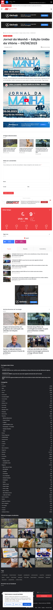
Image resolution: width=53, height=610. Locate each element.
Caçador (5, 471)
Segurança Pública (6, 501)
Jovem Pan (42, 575)
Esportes (4, 415)
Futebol (4, 422)
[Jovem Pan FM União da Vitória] (10, 9)
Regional (4, 465)
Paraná (3, 454)
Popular (9, 249)
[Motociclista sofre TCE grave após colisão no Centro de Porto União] (43, 543)
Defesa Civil (4, 403)
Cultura (3, 401)
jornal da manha (34, 575)
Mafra (4, 482)
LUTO (3, 445)
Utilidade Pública (5, 511)
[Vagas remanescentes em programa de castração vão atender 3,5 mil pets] (26, 143)
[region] (18, 599)
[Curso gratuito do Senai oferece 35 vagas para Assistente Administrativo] (9, 543)
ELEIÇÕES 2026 (6, 462)
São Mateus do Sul (7, 492)
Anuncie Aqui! (49, 607)
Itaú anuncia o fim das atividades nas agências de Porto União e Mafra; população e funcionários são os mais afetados (30, 278)
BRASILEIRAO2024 (7, 418)
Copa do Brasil (6, 420)
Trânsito (3, 507)
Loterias (3, 443)
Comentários (43, 249)
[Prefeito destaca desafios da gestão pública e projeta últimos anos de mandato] (43, 533)
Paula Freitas (6, 486)
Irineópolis (5, 480)
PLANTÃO (4, 456)
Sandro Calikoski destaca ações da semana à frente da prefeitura (26, 5)
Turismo (3, 509)
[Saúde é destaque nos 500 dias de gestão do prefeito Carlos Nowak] (26, 562)
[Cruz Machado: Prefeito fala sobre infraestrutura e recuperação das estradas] (26, 553)
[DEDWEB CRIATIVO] (26, 15)
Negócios (4, 450)
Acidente (4, 386)
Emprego (4, 411)
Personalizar (9, 604)
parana (3, 577)
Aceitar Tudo (27, 604)
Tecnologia (4, 505)
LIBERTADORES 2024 (8, 424)
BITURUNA (5, 469)
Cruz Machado (6, 475)
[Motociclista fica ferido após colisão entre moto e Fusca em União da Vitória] (43, 562)
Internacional (5, 439)
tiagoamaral (48, 577)
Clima (3, 392)
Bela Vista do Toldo (7, 467)
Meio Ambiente (5, 447)
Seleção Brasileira (7, 428)
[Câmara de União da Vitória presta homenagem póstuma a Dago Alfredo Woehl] (38, 341)
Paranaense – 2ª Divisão (8, 426)
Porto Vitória (6, 490)
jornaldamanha (27, 575)
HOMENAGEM (5, 437)
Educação (4, 407)
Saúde (3, 499)
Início (5, 32)
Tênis (4, 430)
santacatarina (41, 577)
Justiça (3, 441)
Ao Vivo (9, 32)
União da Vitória (6, 494)
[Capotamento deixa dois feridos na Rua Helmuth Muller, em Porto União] (10, 143)
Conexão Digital (5, 396)
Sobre (39, 607)
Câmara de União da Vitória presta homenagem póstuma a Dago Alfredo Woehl (38, 351)
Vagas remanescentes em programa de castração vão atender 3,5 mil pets (26, 150)
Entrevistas (4, 413)
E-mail (4, 186)
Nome (4, 181)
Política (3, 458)
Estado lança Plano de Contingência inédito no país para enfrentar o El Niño (42, 150)
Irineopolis (20, 575)
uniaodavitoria (11, 579)
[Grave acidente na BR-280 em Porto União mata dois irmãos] (7, 273)
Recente (25, 249)
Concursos (4, 394)
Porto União (5, 488)
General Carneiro (7, 477)
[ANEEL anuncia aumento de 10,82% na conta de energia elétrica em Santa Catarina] (9, 553)
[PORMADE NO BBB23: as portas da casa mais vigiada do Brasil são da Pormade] (7, 261)
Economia (4, 405)
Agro (3, 388)
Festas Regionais (5, 435)
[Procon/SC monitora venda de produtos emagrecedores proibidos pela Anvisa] (9, 562)
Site (28, 186)
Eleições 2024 (5, 409)
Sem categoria (5, 503)
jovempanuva (48, 575)
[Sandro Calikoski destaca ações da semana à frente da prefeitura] (14, 341)
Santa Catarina (5, 497)
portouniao (20, 577)
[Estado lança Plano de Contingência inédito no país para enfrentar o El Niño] (43, 143)
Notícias (10, 35)
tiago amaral (4, 579)
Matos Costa (6, 484)
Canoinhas (5, 473)
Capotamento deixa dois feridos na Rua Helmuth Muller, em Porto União (9, 150)
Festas (3, 433)
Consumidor (4, 398)
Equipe (43, 607)
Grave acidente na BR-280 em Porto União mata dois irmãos (27, 271)
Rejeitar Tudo (18, 604)
